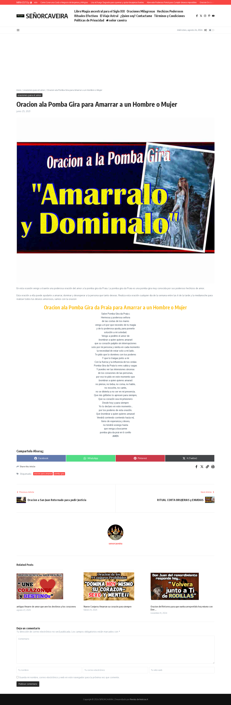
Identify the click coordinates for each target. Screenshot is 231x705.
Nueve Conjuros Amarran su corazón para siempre (108, 606)
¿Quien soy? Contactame (136, 16)
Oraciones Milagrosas (141, 11)
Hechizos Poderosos (170, 11)
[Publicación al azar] (205, 30)
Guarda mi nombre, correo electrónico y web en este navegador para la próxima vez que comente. (69, 677)
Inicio (18, 90)
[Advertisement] (115, 57)
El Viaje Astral (109, 16)
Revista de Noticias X (139, 699)
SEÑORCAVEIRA (47, 16)
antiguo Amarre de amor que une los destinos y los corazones (46, 606)
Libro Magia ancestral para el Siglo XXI (99, 11)
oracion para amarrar (43, 473)
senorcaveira (115, 543)
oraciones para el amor (34, 90)
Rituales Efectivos (86, 16)
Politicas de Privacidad (89, 20)
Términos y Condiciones (169, 16)
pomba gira (59, 473)
